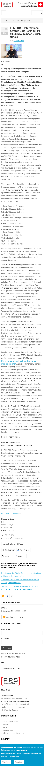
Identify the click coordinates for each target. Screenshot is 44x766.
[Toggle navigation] (3, 13)
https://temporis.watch (10, 513)
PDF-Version (24, 550)
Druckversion (10, 550)
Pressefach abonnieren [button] (14, 617)
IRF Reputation (19, 41)
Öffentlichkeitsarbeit (11, 722)
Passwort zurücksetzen (10, 657)
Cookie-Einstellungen (11, 668)
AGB (5, 727)
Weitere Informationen (10, 756)
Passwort (5, 638)
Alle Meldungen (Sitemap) (13, 733)
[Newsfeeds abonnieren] (3, 596)
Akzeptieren (6, 762)
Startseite (6, 20)
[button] (11, 51)
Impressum (7, 724)
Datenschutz (8, 730)
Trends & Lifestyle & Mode (22, 20)
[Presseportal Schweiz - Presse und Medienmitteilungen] (7, 5)
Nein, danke (19, 762)
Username (5, 629)
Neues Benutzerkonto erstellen (13, 654)
